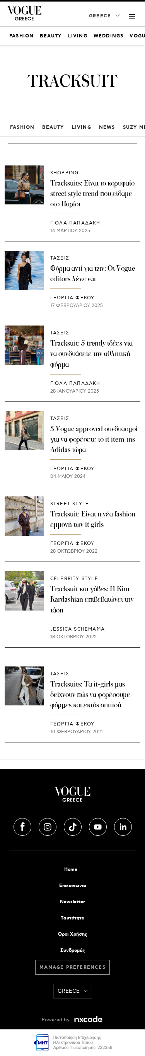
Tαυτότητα (73, 918)
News (107, 127)
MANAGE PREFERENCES (72, 967)
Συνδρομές (72, 950)
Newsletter (72, 902)
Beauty (53, 127)
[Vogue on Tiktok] (73, 825)
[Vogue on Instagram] (48, 825)
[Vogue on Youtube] (98, 825)
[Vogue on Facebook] (23, 825)
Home (70, 869)
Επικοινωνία (72, 886)
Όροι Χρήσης (72, 934)
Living (81, 127)
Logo (72, 797)
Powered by (56, 1020)
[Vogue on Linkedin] (123, 825)
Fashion (22, 127)
